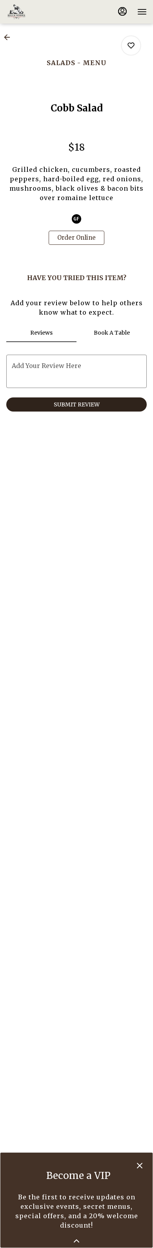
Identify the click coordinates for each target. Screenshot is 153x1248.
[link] (76, 238)
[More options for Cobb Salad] (131, 45)
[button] (9, 37)
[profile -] (122, 11)
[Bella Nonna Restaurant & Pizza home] (41, 12)
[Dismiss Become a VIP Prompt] (139, 1165)
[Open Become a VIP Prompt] (76, 1241)
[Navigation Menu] (142, 11)
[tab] (41, 332)
